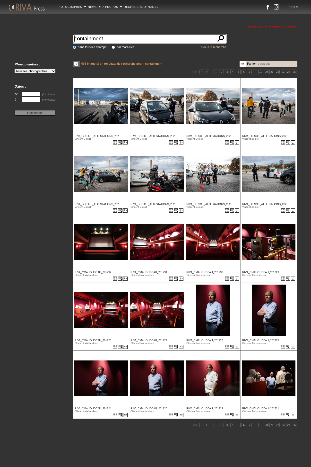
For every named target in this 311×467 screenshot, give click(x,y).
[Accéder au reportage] (115, 142)
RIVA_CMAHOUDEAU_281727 (148, 340)
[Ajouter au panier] (126, 142)
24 (288, 71)
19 (260, 71)
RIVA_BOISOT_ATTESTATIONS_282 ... (98, 136)
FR (291, 7)
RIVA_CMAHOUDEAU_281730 (204, 272)
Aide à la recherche (213, 47)
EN (296, 7)
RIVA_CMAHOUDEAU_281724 (93, 408)
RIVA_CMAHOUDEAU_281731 (148, 272)
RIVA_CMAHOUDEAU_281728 (93, 340)
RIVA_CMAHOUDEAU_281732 (93, 272)
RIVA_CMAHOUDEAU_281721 (260, 408)
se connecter (258, 26)
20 (266, 71)
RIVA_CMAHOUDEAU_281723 (148, 408)
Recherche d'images (141, 6)
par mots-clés (125, 47)
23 (283, 71)
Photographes (69, 6)
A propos (110, 6)
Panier (258, 63)
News (92, 6)
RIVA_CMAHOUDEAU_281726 (204, 340)
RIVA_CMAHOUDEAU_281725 (260, 340)
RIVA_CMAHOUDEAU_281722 (204, 408)
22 (277, 71)
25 (294, 71)
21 (271, 71)
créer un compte (284, 26)
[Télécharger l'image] (120, 142)
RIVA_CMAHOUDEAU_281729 (260, 272)
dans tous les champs (92, 47)
